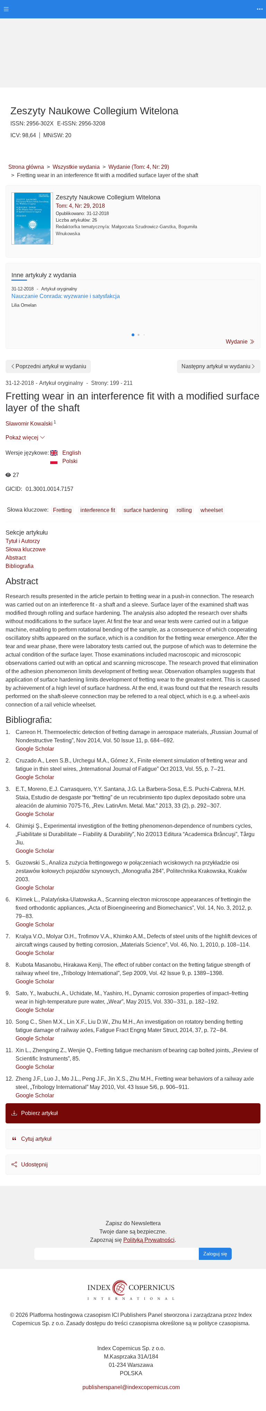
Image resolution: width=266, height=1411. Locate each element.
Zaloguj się (215, 1253)
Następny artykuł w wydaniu (215, 366)
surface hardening (146, 510)
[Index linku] (131, 1290)
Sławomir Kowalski (29, 424)
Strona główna (26, 167)
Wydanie (237, 342)
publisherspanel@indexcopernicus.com (131, 1387)
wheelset (212, 510)
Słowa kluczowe (26, 549)
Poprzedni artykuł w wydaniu (51, 366)
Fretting (62, 510)
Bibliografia (20, 566)
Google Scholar (35, 749)
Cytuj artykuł (36, 1139)
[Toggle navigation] (6, 9)
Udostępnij (34, 1164)
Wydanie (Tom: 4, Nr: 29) (138, 167)
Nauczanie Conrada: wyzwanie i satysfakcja (65, 296)
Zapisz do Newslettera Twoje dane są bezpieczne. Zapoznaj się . (133, 1231)
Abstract (16, 558)
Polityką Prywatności (149, 1240)
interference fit (97, 510)
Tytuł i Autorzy (23, 541)
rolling (184, 510)
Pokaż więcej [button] (23, 437)
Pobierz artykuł (39, 1113)
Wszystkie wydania (76, 167)
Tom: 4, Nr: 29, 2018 (80, 206)
